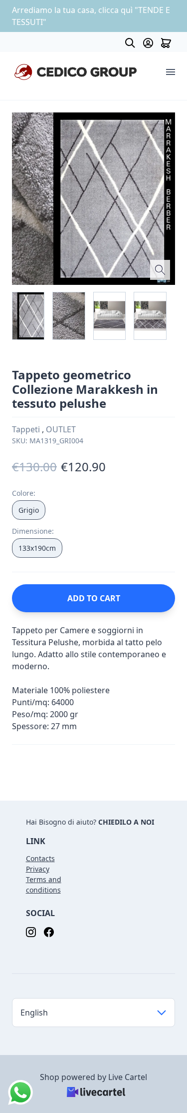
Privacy (37, 869)
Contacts (40, 858)
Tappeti (27, 429)
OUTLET (61, 429)
